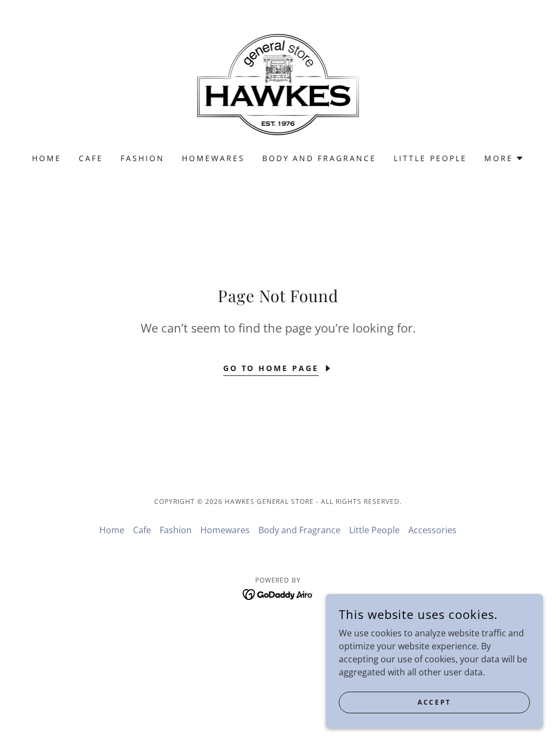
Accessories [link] (432, 530)
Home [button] (111, 530)
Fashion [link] (143, 158)
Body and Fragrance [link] (319, 158)
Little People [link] (430, 158)
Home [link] (46, 158)
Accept (434, 702)
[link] (278, 84)
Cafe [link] (91, 158)
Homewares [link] (213, 158)
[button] (504, 158)
